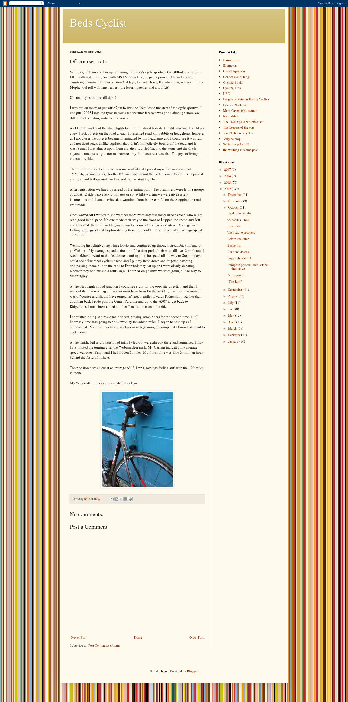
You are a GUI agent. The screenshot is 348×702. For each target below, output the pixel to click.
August (233, 296)
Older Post (196, 637)
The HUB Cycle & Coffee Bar (243, 121)
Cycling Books (233, 82)
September (235, 289)
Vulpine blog (232, 138)
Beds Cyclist (98, 22)
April (232, 322)
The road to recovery (241, 232)
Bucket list (234, 245)
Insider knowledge (239, 213)
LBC (226, 93)
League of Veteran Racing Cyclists (246, 99)
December (235, 194)
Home (138, 637)
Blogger (192, 671)
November (235, 201)
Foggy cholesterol (239, 258)
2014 (228, 176)
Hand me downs (238, 251)
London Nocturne (235, 105)
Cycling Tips (232, 88)
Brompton (230, 65)
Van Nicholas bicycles (238, 133)
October (234, 207)
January (233, 341)
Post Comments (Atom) (104, 645)
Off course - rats (238, 219)
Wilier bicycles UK (236, 144)
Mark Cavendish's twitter (240, 110)
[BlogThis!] (116, 499)
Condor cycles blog (236, 76)
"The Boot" (235, 281)
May (231, 315)
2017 (228, 169)
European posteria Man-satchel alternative (247, 266)
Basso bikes (231, 60)
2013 (228, 182)
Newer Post (78, 637)
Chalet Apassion (234, 71)
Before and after (238, 238)
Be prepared (235, 275)
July (231, 302)
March (233, 328)
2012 (228, 189)
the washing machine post (240, 150)
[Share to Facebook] (125, 499)
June (231, 309)
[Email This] (112, 499)
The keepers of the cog (238, 127)
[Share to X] (121, 499)
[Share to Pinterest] (130, 499)
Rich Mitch (230, 116)
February (234, 334)
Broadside (234, 226)
